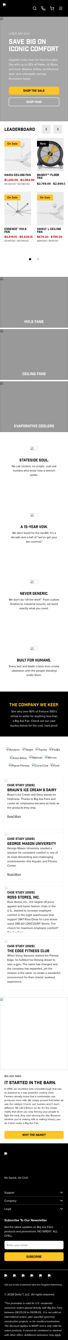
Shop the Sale (34, 90)
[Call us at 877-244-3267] (43, 8)
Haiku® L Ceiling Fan (49, 230)
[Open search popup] (34, 8)
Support (9, 1192)
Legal (7, 1209)
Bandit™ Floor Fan (48, 176)
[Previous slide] (46, 129)
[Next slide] (57, 129)
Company (10, 1201)
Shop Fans (34, 101)
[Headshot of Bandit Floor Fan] (50, 154)
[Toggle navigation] (60, 8)
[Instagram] (15, 1276)
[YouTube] (32, 1276)
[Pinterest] (50, 1276)
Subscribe (34, 1256)
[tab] (30, 259)
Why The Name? (34, 1134)
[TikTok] (41, 1276)
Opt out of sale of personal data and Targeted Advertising (33, 1284)
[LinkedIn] (24, 1276)
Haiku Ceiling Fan (17, 175)
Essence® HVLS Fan (15, 230)
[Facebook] (6, 1276)
